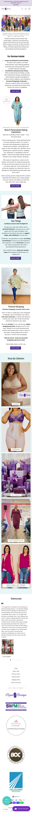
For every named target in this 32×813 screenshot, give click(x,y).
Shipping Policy (16, 679)
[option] (16, 3)
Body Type (16, 671)
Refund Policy (16, 677)
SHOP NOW (15, 91)
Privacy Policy (16, 674)
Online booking (7, 800)
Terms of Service (16, 682)
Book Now (15, 185)
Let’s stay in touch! (15, 688)
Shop (16, 668)
